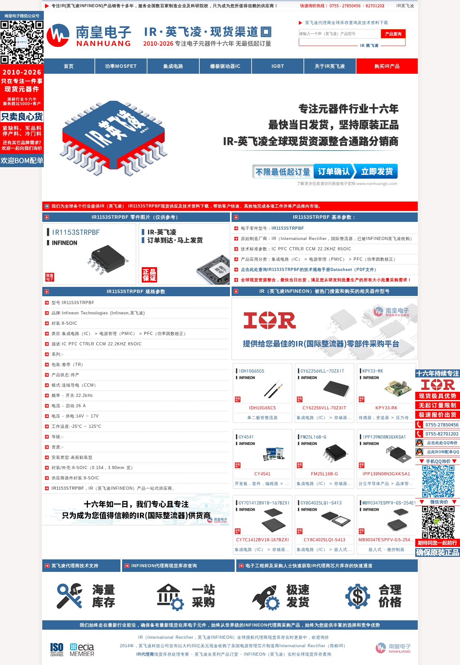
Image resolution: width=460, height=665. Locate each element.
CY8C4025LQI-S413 (324, 540)
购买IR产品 (387, 66)
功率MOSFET (121, 66)
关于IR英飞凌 (330, 66)
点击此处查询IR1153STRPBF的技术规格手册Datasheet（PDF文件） (310, 269)
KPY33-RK (387, 408)
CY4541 (262, 474)
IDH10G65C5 (262, 408)
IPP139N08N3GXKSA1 (386, 474)
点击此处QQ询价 (442, 443)
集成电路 (173, 66)
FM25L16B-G (324, 474)
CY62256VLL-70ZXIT (324, 408)
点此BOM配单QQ (443, 452)
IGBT (278, 66)
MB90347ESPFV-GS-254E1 (387, 540)
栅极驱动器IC (225, 66)
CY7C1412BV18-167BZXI (262, 540)
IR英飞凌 (405, 5)
